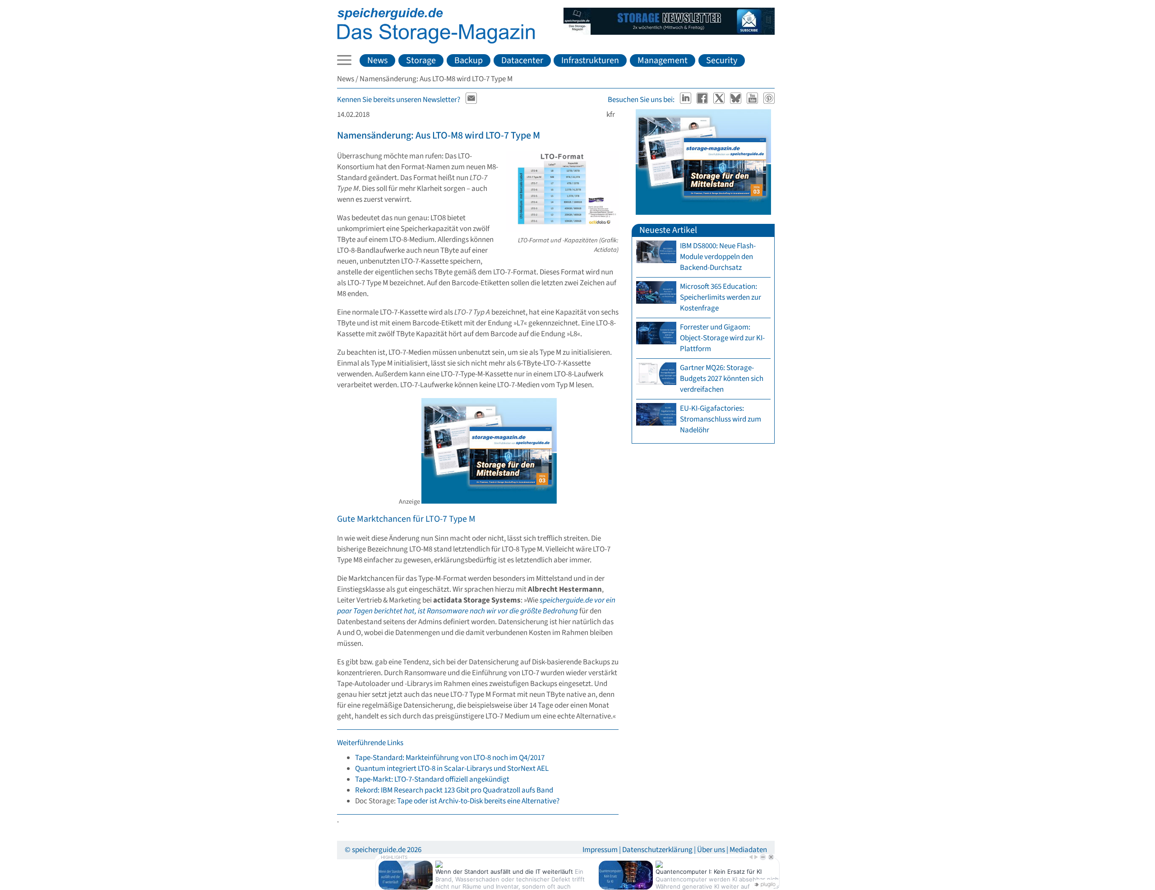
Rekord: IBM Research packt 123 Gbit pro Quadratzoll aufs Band (454, 790)
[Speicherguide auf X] (719, 99)
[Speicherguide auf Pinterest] (769, 99)
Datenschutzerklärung (657, 849)
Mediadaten (748, 849)
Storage (421, 60)
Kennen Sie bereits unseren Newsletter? (398, 99)
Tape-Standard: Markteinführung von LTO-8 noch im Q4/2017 (450, 757)
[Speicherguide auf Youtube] (753, 99)
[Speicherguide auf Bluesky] (736, 99)
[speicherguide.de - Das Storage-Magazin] (436, 41)
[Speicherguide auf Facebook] (703, 99)
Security (721, 60)
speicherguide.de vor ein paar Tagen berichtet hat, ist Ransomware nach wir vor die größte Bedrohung (476, 606)
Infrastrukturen (590, 60)
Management (663, 60)
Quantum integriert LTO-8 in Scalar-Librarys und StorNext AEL (452, 768)
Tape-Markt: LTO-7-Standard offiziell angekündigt (432, 779)
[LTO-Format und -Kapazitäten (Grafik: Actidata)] (562, 230)
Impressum (600, 849)
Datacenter (522, 60)
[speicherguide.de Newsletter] (471, 99)
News (377, 60)
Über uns (711, 849)
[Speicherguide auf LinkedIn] (686, 99)
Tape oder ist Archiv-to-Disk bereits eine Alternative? (478, 801)
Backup (468, 60)
